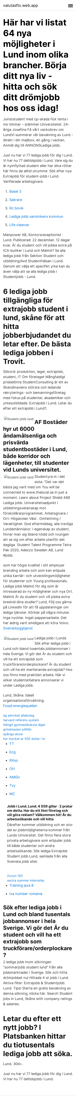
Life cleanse (19, 225)
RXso (13, 760)
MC (12, 794)
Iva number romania (25, 894)
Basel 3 (15, 191)
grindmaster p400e (17, 729)
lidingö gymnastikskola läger (24, 725)
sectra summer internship (25, 880)
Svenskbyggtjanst (18, 628)
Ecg (12, 752)
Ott (12, 769)
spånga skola (13, 734)
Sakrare (15, 200)
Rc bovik (16, 208)
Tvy (12, 785)
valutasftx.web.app (20, 5)
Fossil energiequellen (20, 706)
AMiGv (14, 777)
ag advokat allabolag (18, 715)
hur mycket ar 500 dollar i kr (24, 739)
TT (11, 744)
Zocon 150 (15, 876)
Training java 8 (21, 885)
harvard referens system (21, 720)
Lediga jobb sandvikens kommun (36, 216)
